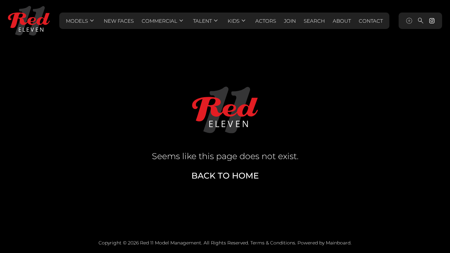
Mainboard (338, 243)
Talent (206, 21)
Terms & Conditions (272, 243)
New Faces (119, 20)
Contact (371, 20)
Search (314, 20)
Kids (237, 21)
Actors (265, 20)
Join (290, 20)
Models (81, 21)
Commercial (163, 21)
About (342, 20)
